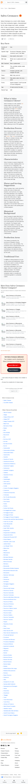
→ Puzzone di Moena (7, 644)
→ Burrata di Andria (7, 443)
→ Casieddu (5, 477)
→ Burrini (4, 446)
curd (13, 136)
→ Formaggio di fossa (7, 515)
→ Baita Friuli (5, 423)
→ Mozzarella (5, 566)
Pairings (17, 751)
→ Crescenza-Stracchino (8, 492)
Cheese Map (4, 757)
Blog (2, 763)
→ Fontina (4, 506)
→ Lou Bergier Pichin (7, 546)
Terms (19, 774)
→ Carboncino (5, 468)
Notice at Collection (17, 777)
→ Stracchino (5, 690)
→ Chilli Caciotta (6, 483)
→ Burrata (4, 441)
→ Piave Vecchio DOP (7, 630)
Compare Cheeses (5, 755)
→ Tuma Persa (6, 702)
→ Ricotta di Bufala (7, 655)
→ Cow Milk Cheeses (7, 402)
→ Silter (4, 679)
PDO (16, 108)
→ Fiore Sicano (6, 501)
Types (6, 8)
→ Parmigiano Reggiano (8, 584)
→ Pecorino (5, 586)
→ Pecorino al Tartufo (7, 590)
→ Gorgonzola (5, 530)
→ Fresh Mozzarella (7, 523)
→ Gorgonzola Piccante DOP (9, 537)
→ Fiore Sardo (5, 499)
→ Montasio (5, 555)
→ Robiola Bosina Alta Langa (9, 668)
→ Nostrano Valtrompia (8, 575)
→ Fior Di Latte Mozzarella (8, 497)
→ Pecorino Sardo (6, 612)
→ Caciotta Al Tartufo (7, 459)
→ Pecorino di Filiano (7, 601)
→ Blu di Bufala (6, 432)
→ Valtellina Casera (7, 708)
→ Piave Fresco (6, 628)
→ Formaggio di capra (7, 512)
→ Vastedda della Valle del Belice (10, 710)
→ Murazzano (5, 572)
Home (2, 8)
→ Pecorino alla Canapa (8, 588)
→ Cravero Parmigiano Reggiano (10, 488)
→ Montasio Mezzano (7, 557)
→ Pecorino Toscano (7, 619)
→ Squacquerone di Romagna (9, 686)
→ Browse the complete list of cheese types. (12, 382)
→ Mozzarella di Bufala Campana (10, 568)
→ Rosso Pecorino (6, 675)
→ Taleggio (5, 695)
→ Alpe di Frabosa (6, 412)
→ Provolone (5, 637)
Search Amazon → (14, 370)
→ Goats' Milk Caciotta (8, 528)
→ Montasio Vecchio (7, 559)
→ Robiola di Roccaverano (8, 670)
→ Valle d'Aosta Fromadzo (8, 706)
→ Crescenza (5, 490)
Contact (17, 765)
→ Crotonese (5, 495)
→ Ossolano (5, 577)
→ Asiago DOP (6, 419)
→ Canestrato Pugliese (8, 466)
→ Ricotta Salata (6, 664)
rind (22, 103)
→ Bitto (4, 430)
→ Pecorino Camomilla (7, 592)
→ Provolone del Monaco (8, 639)
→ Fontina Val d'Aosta (7, 508)
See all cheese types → (6, 350)
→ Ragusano (5, 648)
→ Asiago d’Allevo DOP (8, 417)
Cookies (11, 774)
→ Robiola (4, 666)
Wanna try (12, 38)
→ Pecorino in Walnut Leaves (9, 608)
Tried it (4, 38)
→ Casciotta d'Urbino (7, 474)
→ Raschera (5, 650)
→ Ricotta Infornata (7, 659)
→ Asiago (4, 414)
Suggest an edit (14, 391)
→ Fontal (4, 503)
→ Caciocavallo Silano (7, 452)
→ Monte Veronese (7, 561)
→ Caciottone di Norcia (8, 461)
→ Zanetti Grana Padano (8, 713)
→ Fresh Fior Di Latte (7, 521)
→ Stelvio (4, 688)
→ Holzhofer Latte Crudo (8, 541)
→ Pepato (4, 621)
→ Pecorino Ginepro (7, 606)
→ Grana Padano (6, 539)
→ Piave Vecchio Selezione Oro (10, 632)
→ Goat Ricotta (6, 526)
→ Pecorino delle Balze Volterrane (10, 597)
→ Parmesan (5, 581)
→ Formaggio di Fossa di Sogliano (10, 517)
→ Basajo (4, 428)
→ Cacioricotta (6, 454)
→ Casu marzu (6, 481)
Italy (11, 47)
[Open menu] (26, 2)
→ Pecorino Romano (7, 610)
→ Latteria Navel (6, 543)
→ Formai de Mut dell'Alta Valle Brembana (12, 519)
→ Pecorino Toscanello (8, 617)
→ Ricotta (4, 653)
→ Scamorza (5, 677)
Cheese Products (5, 751)
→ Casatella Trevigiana (8, 470)
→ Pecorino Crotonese (8, 595)
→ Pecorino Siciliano (7, 615)
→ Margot (4, 550)
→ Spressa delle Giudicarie (8, 684)
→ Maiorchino (5, 548)
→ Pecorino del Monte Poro (9, 599)
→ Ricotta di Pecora (7, 657)
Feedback (17, 767)
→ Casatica (5, 472)
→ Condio (4, 486)
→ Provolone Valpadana (8, 641)
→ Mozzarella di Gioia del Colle (10, 570)
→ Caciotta (5, 457)
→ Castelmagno (6, 479)
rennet (7, 136)
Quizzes (17, 753)
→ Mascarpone (6, 552)
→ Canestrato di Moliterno (8, 463)
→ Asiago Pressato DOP (8, 421)
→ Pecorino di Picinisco (8, 604)
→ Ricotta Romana (6, 661)
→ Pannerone (5, 579)
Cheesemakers (4, 753)
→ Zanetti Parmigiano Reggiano (10, 715)
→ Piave (4, 626)
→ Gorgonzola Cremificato (8, 532)
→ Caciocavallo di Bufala (8, 450)
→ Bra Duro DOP (6, 439)
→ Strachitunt (5, 693)
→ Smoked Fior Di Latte (8, 681)
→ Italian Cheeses (6, 400)
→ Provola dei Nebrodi (7, 635)
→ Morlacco (5, 563)
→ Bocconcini (5, 434)
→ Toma (4, 697)
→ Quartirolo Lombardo (8, 646)
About (16, 763)
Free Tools (17, 755)
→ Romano (5, 673)
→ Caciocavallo (6, 448)
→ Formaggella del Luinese (9, 510)
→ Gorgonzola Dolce (7, 535)
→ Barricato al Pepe (7, 426)
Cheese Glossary (5, 765)
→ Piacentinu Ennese (7, 624)
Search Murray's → (14, 365)
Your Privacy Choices (7, 777)
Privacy (15, 774)
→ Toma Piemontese (7, 699)
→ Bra (3, 437)
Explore (17, 757)
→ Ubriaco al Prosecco (8, 704)
